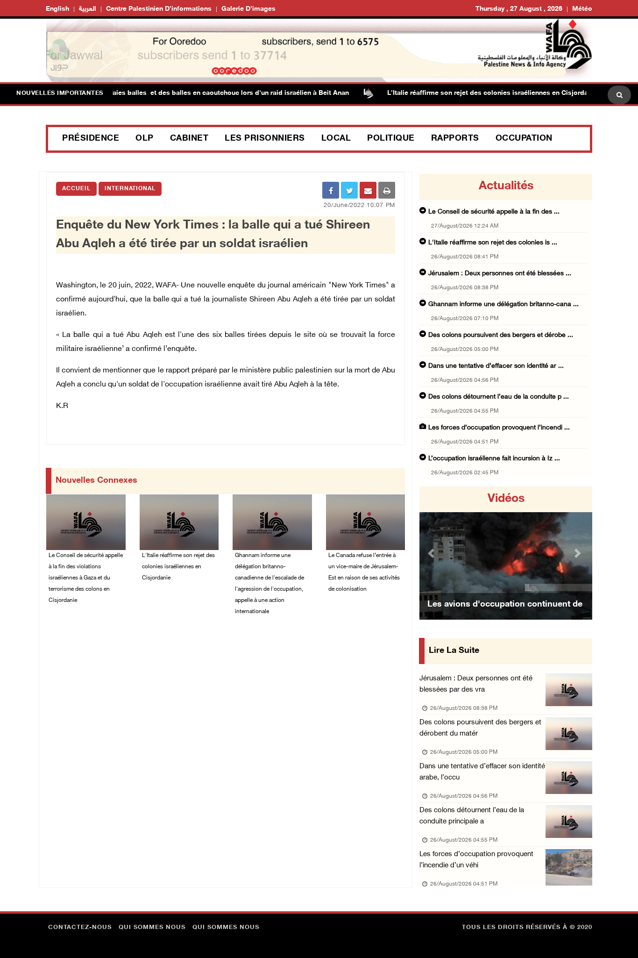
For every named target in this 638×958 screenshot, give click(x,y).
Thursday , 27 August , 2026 (518, 9)
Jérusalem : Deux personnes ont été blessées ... (499, 274)
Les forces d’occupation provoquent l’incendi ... (499, 428)
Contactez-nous (80, 927)
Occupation (524, 139)
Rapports (455, 139)
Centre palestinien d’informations (159, 9)
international (130, 189)
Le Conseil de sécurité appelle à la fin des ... (494, 212)
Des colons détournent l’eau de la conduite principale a (471, 816)
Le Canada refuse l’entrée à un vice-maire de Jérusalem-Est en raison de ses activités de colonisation (364, 572)
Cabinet (189, 139)
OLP (144, 139)
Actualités (506, 186)
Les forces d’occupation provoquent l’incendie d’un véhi (476, 860)
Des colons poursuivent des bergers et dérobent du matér (480, 728)
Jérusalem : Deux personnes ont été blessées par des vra (475, 684)
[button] (432, 553)
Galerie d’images (248, 9)
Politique (391, 139)
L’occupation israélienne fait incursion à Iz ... (494, 459)
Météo (582, 9)
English (57, 9)
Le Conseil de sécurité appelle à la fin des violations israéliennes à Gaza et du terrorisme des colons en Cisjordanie (86, 578)
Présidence (90, 139)
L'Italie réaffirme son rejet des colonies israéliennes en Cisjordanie (475, 93)
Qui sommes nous (152, 927)
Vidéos (506, 499)
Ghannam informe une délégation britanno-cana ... (503, 304)
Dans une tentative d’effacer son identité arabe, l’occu (482, 772)
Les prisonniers (265, 139)
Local (336, 139)
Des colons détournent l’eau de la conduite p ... (498, 397)
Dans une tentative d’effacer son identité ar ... (496, 366)
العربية (87, 9)
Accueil (76, 189)
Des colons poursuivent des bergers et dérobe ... (500, 335)
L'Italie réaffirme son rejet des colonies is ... (492, 243)
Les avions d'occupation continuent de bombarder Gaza (504, 616)
